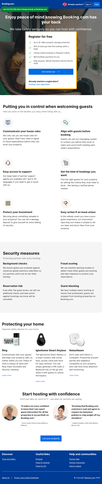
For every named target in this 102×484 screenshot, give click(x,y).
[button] (25, 9)
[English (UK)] (64, 4)
